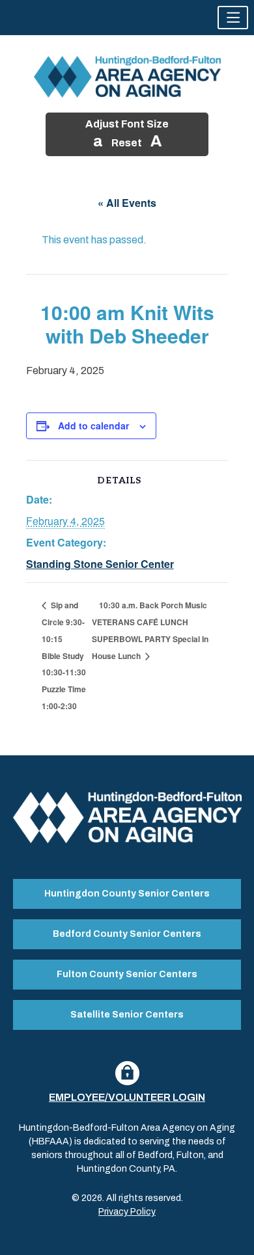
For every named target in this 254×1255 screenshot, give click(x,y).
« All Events (127, 202)
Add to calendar (93, 425)
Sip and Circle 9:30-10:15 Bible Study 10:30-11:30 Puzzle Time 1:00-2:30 (64, 655)
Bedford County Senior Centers (127, 934)
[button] (233, 17)
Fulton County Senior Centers (127, 974)
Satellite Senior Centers (127, 1014)
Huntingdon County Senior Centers (127, 893)
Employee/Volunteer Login (127, 1097)
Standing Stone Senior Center (100, 563)
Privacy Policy (127, 1212)
